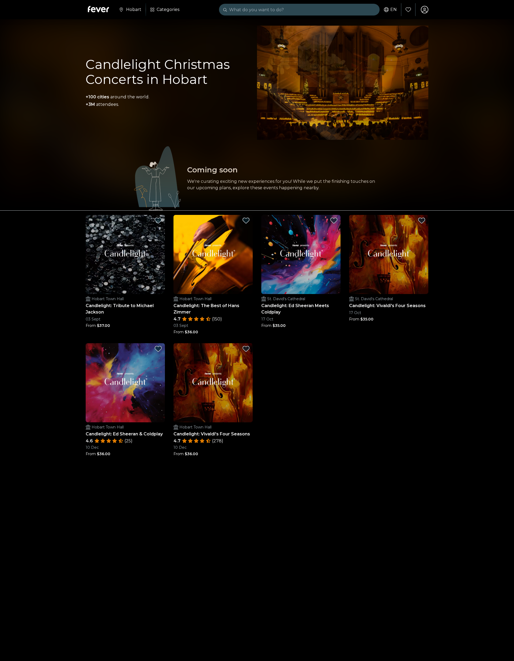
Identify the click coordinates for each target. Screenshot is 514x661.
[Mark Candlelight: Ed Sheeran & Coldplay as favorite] (158, 348)
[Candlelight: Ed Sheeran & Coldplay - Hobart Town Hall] (125, 382)
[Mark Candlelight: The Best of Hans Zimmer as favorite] (246, 220)
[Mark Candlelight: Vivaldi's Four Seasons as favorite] (421, 220)
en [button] (393, 9)
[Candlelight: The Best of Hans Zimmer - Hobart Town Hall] (213, 254)
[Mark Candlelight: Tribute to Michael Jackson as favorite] (158, 220)
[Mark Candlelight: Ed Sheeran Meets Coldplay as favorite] (333, 220)
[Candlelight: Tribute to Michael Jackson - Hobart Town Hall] (125, 254)
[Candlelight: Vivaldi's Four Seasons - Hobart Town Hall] (213, 382)
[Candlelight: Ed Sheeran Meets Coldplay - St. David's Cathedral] (301, 254)
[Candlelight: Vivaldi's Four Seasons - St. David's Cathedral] (388, 254)
